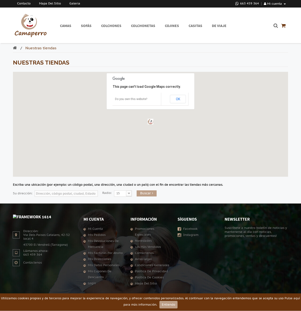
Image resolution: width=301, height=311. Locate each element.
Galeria (74, 3)
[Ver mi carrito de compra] (283, 25)
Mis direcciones (99, 259)
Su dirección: (22, 193)
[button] (150, 121)
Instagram (190, 235)
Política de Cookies (149, 277)
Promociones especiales (144, 232)
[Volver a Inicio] (16, 48)
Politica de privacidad (151, 271)
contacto (24, 3)
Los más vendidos (148, 247)
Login (92, 283)
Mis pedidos (97, 235)
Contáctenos (32, 263)
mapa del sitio (50, 3)
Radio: (107, 193)
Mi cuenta (93, 219)
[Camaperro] (30, 25)
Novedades (143, 241)
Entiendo (168, 305)
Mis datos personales (103, 265)
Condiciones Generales (152, 265)
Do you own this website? (131, 99)
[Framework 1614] (32, 216)
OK (178, 99)
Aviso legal (143, 259)
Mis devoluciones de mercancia (103, 244)
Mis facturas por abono (105, 253)
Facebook (190, 229)
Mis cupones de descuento (99, 274)
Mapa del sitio (146, 283)
